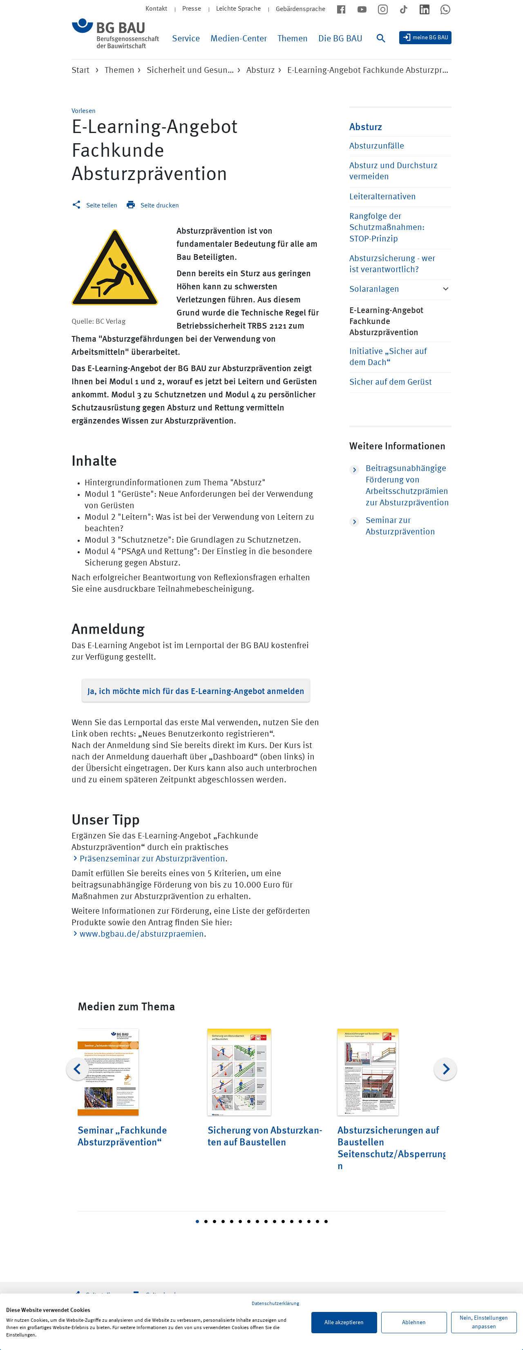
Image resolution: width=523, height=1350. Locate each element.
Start (80, 70)
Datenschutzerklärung (275, 1303)
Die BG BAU (340, 38)
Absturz (260, 70)
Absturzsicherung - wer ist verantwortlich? (392, 264)
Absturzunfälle (376, 146)
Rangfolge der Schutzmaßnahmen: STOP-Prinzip (387, 227)
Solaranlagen (374, 289)
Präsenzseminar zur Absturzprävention (152, 859)
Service (186, 38)
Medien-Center (238, 38)
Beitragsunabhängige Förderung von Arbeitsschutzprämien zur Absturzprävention (407, 485)
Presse (191, 9)
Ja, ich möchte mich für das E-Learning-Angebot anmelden (195, 690)
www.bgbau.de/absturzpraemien (142, 934)
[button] (84, 111)
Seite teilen (101, 206)
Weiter (445, 1068)
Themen (292, 38)
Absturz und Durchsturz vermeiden (393, 171)
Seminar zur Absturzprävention (400, 526)
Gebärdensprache (300, 9)
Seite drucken (160, 206)
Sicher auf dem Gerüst (390, 382)
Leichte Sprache (238, 9)
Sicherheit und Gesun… (190, 70)
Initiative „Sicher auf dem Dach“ (388, 357)
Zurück (77, 1068)
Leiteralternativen (382, 197)
